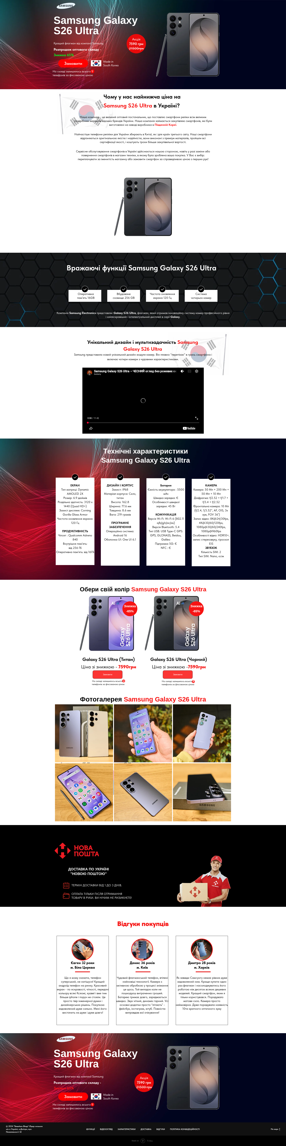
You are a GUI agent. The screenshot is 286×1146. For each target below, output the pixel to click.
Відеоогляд (106, 1129)
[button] (73, 63)
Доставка (146, 1129)
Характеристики (127, 1129)
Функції (90, 1129)
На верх (274, 1129)
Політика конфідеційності (185, 1129)
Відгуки (160, 1129)
